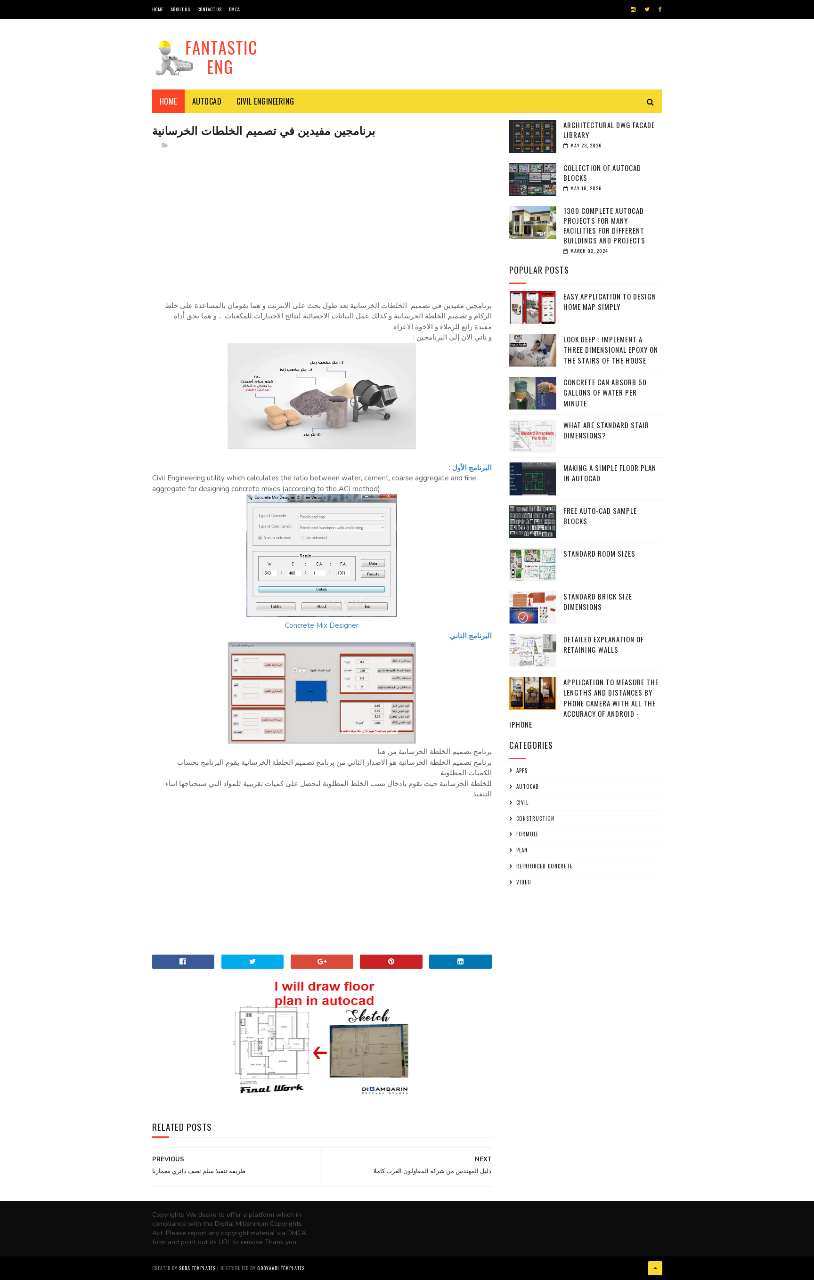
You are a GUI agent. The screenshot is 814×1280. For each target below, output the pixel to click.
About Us (180, 9)
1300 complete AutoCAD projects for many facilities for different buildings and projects (604, 225)
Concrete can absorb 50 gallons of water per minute (605, 392)
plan (522, 850)
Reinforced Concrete (544, 866)
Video (523, 882)
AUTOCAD (527, 786)
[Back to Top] (655, 1268)
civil (522, 802)
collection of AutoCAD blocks (602, 172)
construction (535, 818)
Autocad (207, 101)
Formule (527, 834)
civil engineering (265, 101)
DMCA (234, 9)
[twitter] (647, 9)
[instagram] (633, 9)
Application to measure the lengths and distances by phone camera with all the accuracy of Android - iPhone (584, 703)
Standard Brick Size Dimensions (597, 601)
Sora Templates (197, 1268)
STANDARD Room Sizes (599, 553)
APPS (522, 770)
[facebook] (660, 9)
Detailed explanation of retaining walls (603, 644)
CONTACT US (209, 9)
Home (168, 101)
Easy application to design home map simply (609, 301)
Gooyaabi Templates (281, 1268)
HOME (157, 9)
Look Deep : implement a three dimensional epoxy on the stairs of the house (610, 349)
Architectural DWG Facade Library (609, 130)
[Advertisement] (322, 224)
